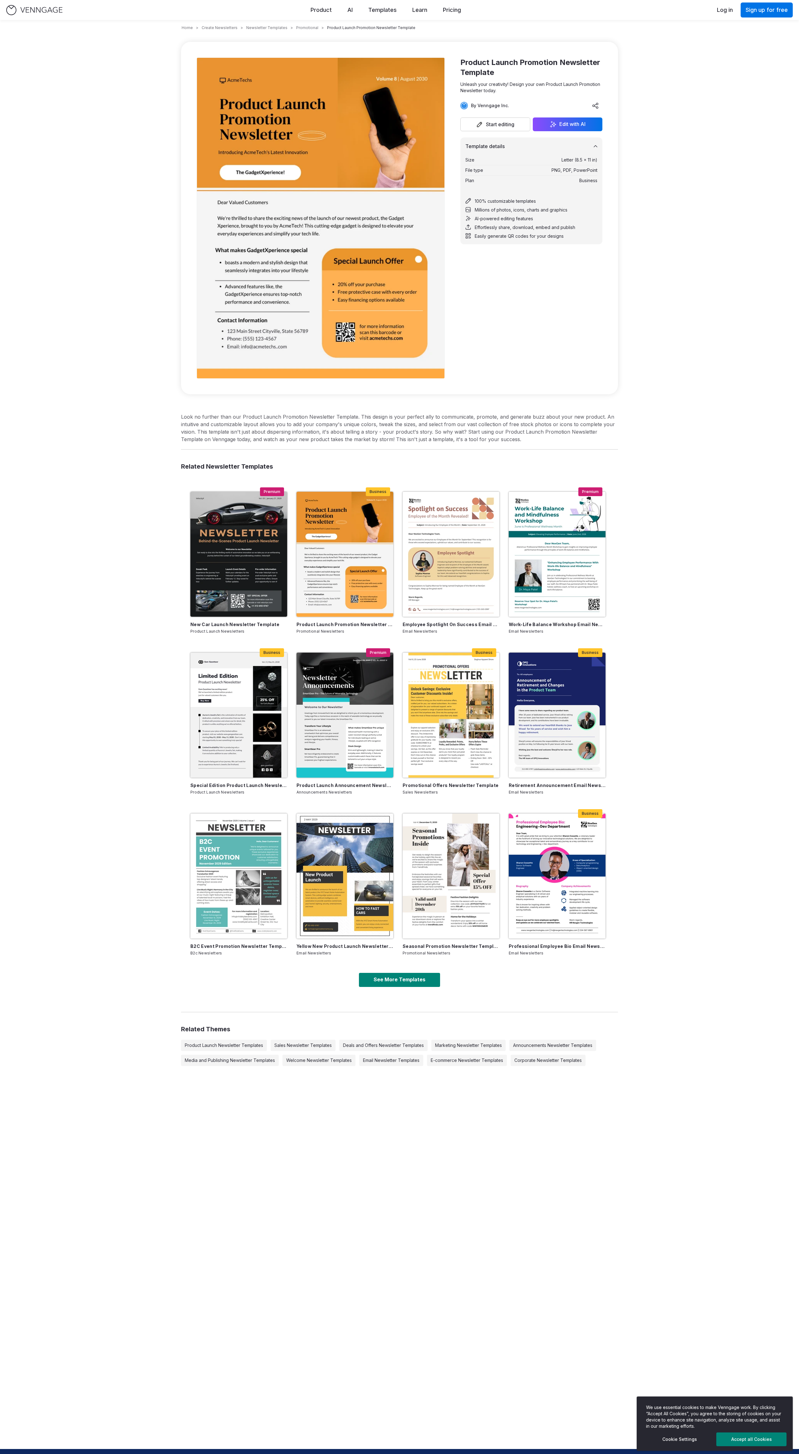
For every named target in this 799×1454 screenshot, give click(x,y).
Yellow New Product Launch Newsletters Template (345, 946)
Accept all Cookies (751, 1439)
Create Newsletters (220, 27)
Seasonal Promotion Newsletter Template (451, 946)
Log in (725, 10)
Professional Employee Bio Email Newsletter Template (557, 946)
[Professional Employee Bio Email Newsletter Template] (557, 876)
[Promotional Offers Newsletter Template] (451, 715)
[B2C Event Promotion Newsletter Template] (238, 876)
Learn (419, 10)
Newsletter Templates (266, 27)
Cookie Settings (679, 1439)
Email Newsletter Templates (391, 1060)
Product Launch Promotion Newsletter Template (345, 624)
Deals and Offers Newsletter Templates (383, 1045)
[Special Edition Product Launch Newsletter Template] (238, 715)
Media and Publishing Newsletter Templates (230, 1060)
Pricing (452, 10)
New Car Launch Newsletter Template (234, 624)
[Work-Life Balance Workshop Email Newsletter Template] (557, 554)
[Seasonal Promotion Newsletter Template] (451, 876)
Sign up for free (767, 10)
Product (321, 10)
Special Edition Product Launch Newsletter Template (238, 785)
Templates (382, 10)
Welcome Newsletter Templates (319, 1060)
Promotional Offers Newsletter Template (450, 785)
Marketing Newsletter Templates (468, 1045)
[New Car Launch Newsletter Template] (238, 554)
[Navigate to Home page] (34, 10)
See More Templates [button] (399, 979)
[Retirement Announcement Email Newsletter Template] (557, 715)
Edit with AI (572, 124)
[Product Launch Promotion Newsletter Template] (345, 554)
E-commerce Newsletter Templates (467, 1060)
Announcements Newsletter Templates (552, 1045)
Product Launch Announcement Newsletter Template (345, 785)
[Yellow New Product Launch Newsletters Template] (345, 876)
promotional (307, 27)
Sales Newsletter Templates (303, 1045)
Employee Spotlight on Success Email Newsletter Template (451, 624)
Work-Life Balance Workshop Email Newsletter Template (557, 624)
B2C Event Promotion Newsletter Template (238, 946)
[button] (495, 124)
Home (187, 27)
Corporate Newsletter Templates (548, 1060)
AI (350, 10)
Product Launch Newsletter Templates (224, 1045)
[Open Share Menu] (595, 105)
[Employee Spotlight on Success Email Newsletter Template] (451, 554)
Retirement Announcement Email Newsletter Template (557, 785)
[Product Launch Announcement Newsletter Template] (345, 715)
